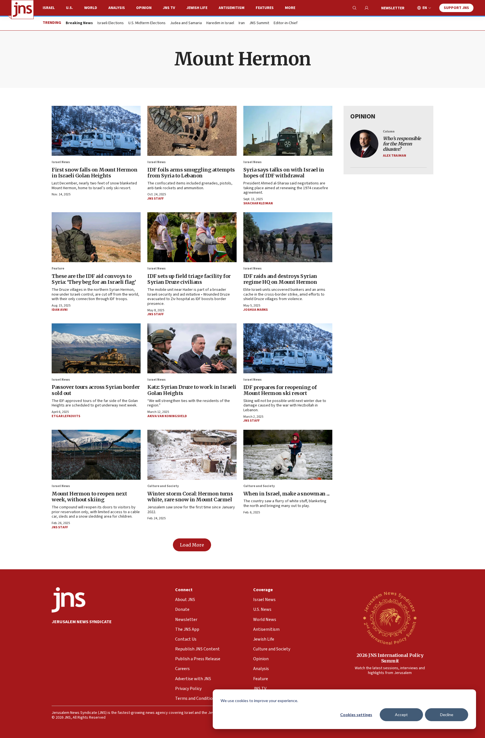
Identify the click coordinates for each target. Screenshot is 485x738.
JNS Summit (259, 23)
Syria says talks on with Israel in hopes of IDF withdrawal (283, 172)
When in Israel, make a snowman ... (286, 493)
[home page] (22, 9)
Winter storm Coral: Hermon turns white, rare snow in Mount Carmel (190, 496)
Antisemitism (231, 8)
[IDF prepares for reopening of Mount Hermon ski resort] (287, 348)
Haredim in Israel (220, 23)
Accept (401, 714)
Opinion (144, 8)
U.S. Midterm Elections (147, 23)
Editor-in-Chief (286, 23)
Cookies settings (356, 714)
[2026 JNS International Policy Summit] (390, 617)
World (90, 8)
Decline (446, 714)
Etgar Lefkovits (66, 416)
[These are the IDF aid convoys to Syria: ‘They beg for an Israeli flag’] (96, 237)
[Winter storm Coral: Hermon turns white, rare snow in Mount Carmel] (191, 455)
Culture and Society (163, 486)
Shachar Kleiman (258, 203)
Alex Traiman (394, 155)
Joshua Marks (255, 309)
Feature (58, 268)
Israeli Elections (110, 23)
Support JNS (456, 8)
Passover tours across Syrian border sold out (96, 390)
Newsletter (392, 8)
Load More (192, 545)
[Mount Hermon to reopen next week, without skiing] (96, 455)
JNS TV (169, 8)
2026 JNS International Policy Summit (390, 657)
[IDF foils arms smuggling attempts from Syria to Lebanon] (191, 131)
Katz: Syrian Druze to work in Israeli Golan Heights (191, 390)
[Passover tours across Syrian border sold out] (96, 348)
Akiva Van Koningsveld (167, 416)
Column (389, 131)
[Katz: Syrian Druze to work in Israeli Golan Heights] (191, 348)
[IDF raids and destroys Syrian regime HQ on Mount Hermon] (287, 237)
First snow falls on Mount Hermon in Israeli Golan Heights (94, 172)
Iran (242, 23)
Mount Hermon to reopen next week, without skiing (89, 496)
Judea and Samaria (186, 23)
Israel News (61, 162)
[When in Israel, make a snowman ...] (287, 455)
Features (265, 8)
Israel (49, 8)
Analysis (116, 8)
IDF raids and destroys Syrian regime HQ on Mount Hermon (280, 279)
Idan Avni (60, 309)
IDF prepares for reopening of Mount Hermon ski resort (280, 390)
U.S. (69, 8)
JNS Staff (155, 198)
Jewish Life (196, 8)
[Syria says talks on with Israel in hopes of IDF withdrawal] (287, 131)
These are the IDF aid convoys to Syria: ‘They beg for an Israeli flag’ (94, 279)
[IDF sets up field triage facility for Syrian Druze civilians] (191, 237)
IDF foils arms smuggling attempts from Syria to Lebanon (191, 172)
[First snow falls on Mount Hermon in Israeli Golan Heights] (96, 131)
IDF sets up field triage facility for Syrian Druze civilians (189, 279)
